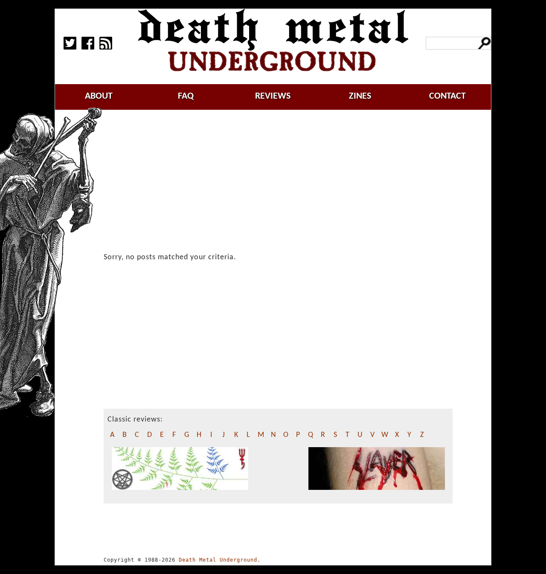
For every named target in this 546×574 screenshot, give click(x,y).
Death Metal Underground (218, 560)
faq (186, 96)
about (99, 96)
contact (447, 96)
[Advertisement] (283, 182)
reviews (272, 96)
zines (360, 96)
